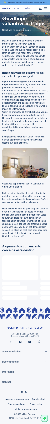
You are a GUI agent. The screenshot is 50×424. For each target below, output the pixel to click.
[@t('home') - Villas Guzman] (16, 8)
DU (26, 392)
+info (45, 2)
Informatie (8, 371)
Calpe (11, 130)
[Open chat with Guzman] (44, 418)
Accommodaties (11, 351)
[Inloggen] (40, 8)
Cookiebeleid (38, 399)
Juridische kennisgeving (25, 409)
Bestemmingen (10, 361)
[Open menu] (45, 8)
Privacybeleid (35, 404)
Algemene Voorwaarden (17, 399)
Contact (6, 381)
